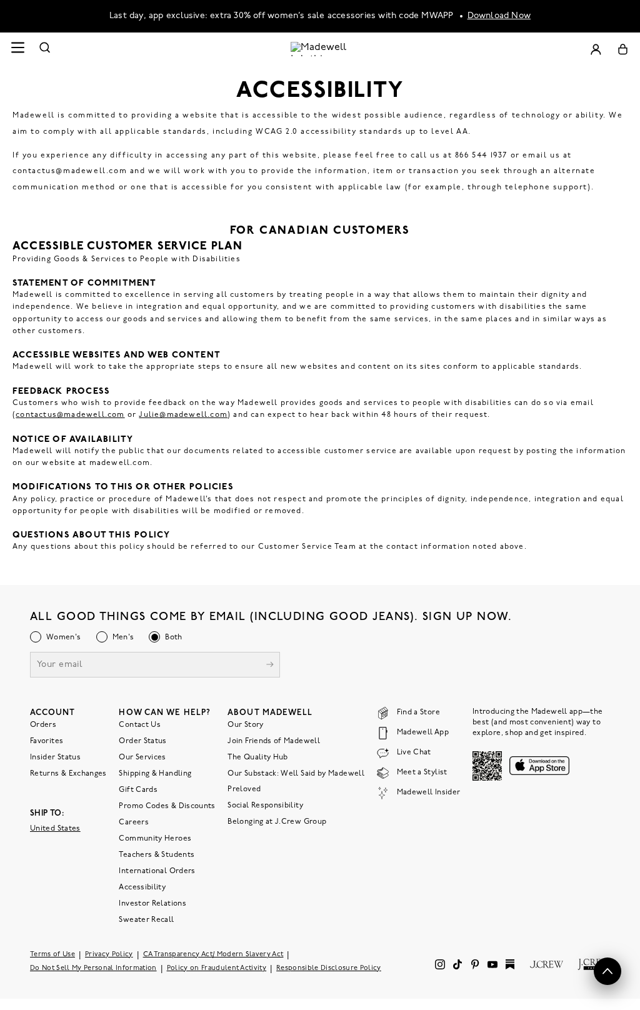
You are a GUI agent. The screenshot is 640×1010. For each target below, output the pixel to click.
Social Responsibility (265, 805)
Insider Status (55, 757)
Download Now (499, 16)
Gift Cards (138, 789)
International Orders (157, 870)
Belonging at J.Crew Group (277, 821)
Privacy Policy (109, 954)
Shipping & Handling (155, 773)
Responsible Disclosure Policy (328, 967)
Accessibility (142, 887)
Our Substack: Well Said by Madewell (296, 773)
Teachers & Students (156, 854)
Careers (134, 822)
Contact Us (140, 724)
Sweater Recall (146, 919)
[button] (607, 971)
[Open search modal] (45, 49)
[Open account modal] (595, 49)
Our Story (245, 724)
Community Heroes (155, 838)
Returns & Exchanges (68, 773)
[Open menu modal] (17, 49)
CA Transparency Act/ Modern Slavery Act (213, 954)
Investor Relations (152, 903)
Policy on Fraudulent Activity (217, 967)
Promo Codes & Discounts (167, 805)
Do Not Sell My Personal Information (93, 967)
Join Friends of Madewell (274, 740)
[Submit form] (270, 665)
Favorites (46, 740)
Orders (43, 724)
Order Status (142, 740)
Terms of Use (52, 954)
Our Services (142, 757)
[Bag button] (622, 49)
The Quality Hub (258, 757)
